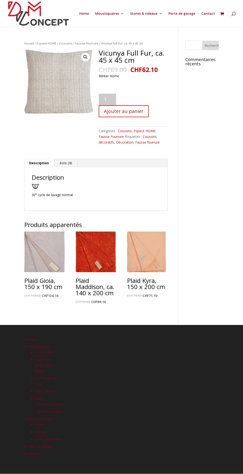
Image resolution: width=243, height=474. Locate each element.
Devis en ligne (52, 411)
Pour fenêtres (45, 352)
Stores (39, 424)
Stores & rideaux (144, 14)
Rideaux (40, 432)
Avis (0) (66, 163)
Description (39, 163)
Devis (38, 398)
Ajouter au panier (124, 111)
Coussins (65, 43)
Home (84, 14)
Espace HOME (46, 43)
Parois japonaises (48, 439)
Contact (208, 14)
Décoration (124, 142)
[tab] (39, 163)
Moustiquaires (107, 14)
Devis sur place (53, 404)
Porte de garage (181, 14)
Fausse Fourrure (86, 43)
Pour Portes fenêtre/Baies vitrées (44, 365)
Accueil (29, 43)
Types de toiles (46, 391)
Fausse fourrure (147, 142)
